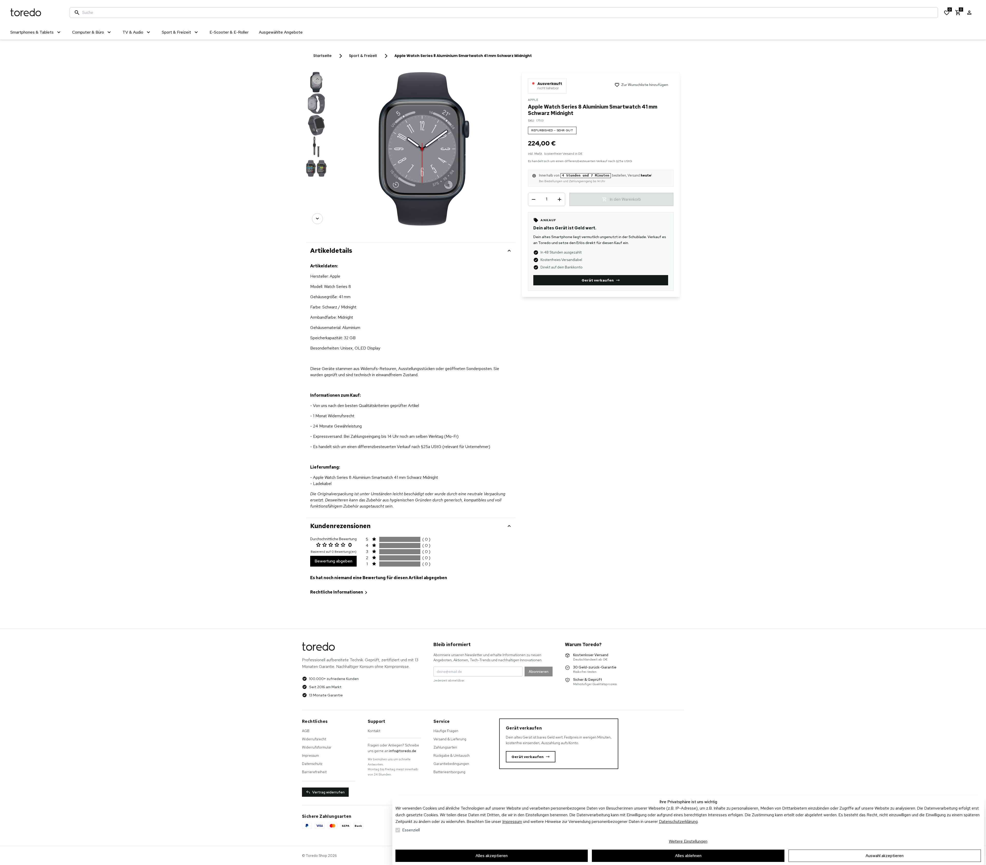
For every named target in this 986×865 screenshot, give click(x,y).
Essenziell (411, 830)
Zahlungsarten (445, 747)
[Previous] (317, 79)
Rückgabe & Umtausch (451, 755)
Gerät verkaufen (598, 280)
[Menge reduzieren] (533, 199)
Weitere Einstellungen (688, 841)
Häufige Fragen (445, 730)
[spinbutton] (546, 199)
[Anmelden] (969, 12)
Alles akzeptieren (492, 855)
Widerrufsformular (316, 747)
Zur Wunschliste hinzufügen (644, 84)
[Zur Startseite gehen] (35, 12)
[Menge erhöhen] (559, 199)
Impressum (512, 821)
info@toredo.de (402, 751)
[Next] (317, 218)
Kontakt (374, 730)
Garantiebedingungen (451, 763)
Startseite (322, 55)
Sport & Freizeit (363, 55)
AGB (305, 730)
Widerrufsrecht (314, 739)
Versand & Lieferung (449, 739)
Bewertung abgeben (333, 561)
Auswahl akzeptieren (885, 855)
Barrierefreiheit (314, 772)
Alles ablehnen (688, 855)
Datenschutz (312, 763)
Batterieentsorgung (449, 772)
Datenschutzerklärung (678, 821)
